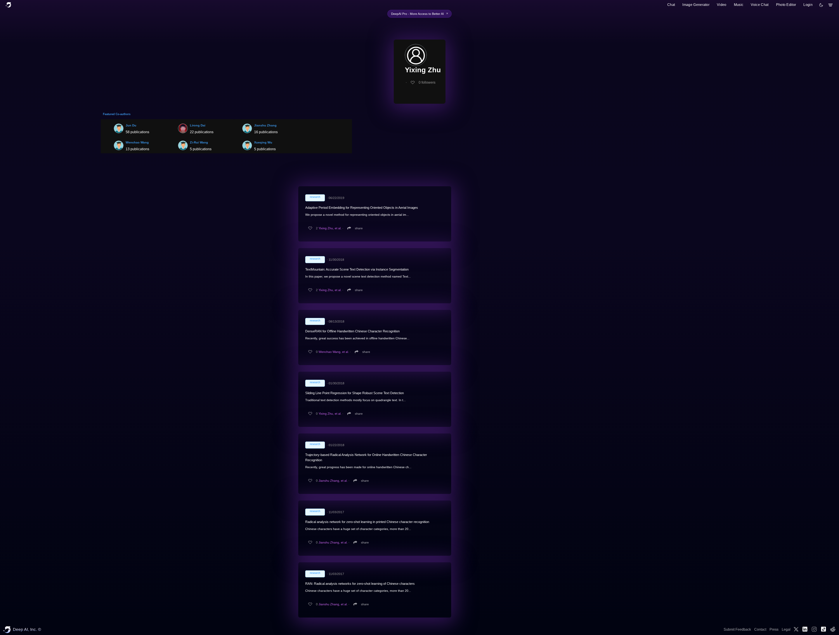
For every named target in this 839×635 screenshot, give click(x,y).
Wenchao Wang (137, 142)
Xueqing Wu (263, 142)
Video (721, 5)
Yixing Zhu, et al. (330, 228)
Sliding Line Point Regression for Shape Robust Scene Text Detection (354, 393)
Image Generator (695, 5)
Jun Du (131, 125)
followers (427, 82)
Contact (760, 629)
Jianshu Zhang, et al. (333, 480)
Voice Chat (759, 5)
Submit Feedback (737, 629)
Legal (786, 629)
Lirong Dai (197, 125)
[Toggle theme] (821, 5)
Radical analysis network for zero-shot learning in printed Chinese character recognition (367, 522)
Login (808, 5)
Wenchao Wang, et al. (334, 352)
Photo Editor (786, 5)
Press (774, 629)
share (359, 228)
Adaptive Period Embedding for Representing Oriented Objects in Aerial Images (361, 207)
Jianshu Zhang (265, 125)
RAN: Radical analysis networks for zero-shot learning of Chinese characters (360, 583)
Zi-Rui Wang (199, 142)
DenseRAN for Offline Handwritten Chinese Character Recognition (352, 331)
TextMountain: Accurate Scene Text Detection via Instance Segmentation (357, 269)
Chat (671, 5)
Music (739, 5)
